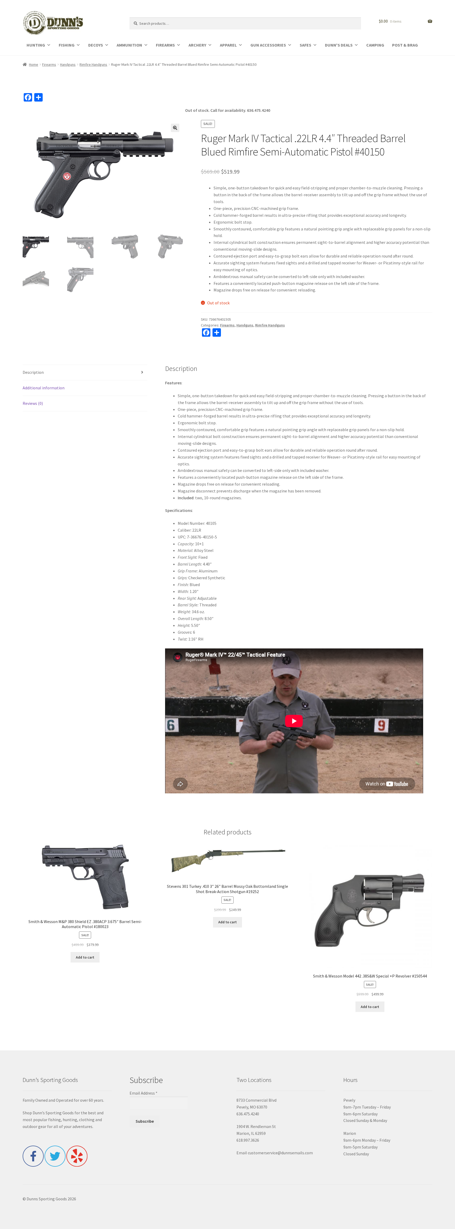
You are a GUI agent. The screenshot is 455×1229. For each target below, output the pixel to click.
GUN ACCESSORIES (268, 45)
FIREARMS (165, 45)
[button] (175, 128)
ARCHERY (197, 45)
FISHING (67, 45)
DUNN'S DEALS (339, 45)
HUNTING (36, 45)
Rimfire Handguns (93, 64)
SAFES (305, 45)
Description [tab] (33, 372)
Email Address (143, 1093)
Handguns (68, 64)
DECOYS (95, 45)
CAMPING (375, 45)
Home (33, 64)
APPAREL (228, 45)
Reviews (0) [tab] (33, 403)
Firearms (49, 64)
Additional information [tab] (44, 387)
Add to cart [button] (85, 957)
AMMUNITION (129, 45)
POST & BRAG (405, 45)
